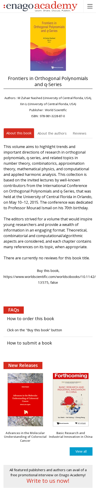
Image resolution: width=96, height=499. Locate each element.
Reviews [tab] (79, 133)
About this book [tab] (18, 133)
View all (81, 451)
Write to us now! (48, 480)
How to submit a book (29, 343)
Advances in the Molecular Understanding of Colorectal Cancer (25, 437)
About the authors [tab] (52, 133)
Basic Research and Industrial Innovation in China (71, 435)
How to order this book (30, 318)
